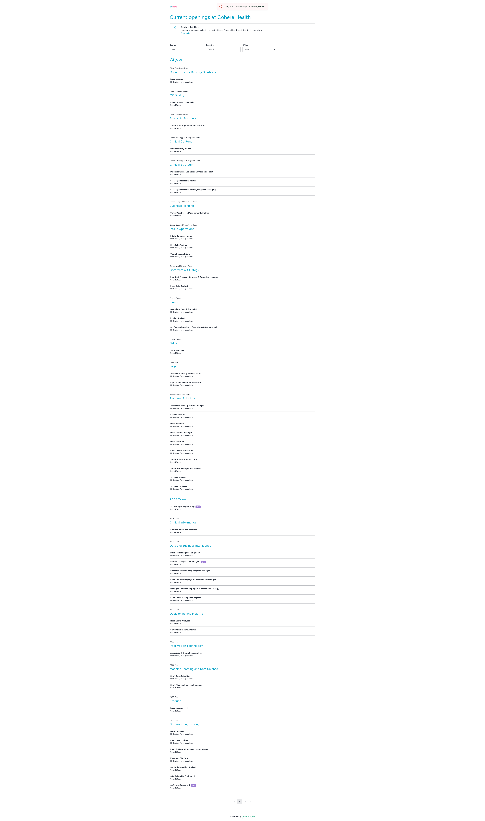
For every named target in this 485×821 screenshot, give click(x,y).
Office (245, 45)
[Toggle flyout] (237, 49)
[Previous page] (234, 802)
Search (173, 45)
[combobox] (208, 49)
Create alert (185, 33)
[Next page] (250, 802)
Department (211, 45)
